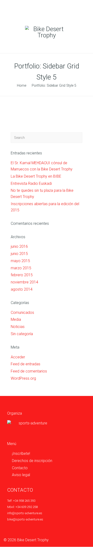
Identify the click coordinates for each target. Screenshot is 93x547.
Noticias (18, 326)
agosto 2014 (21, 289)
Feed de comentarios (29, 371)
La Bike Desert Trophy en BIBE (36, 176)
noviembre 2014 (24, 282)
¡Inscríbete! (21, 453)
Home (21, 86)
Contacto (20, 468)
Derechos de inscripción (32, 460)
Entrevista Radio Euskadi (31, 183)
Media (16, 319)
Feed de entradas (25, 364)
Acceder (18, 357)
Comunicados (22, 312)
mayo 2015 (20, 261)
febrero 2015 (22, 275)
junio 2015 (19, 253)
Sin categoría (22, 334)
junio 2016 (19, 246)
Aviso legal (21, 475)
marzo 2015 (21, 268)
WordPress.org (23, 378)
